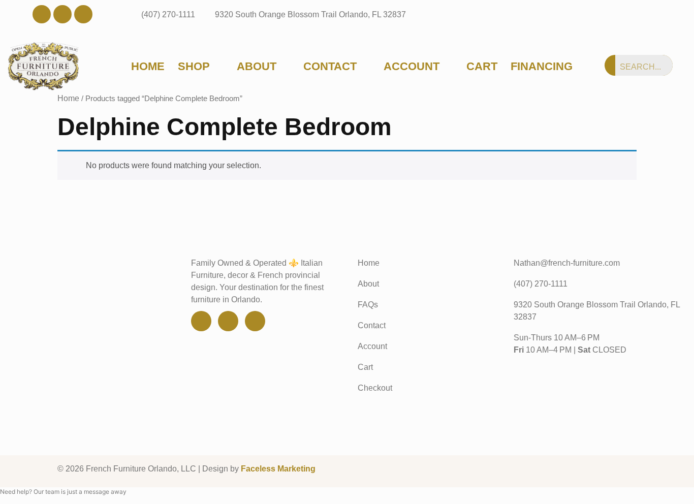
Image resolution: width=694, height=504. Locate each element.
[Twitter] (62, 14)
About (256, 66)
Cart (481, 66)
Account (411, 66)
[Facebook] (42, 14)
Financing (542, 66)
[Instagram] (83, 14)
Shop (194, 66)
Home (148, 66)
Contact (330, 66)
